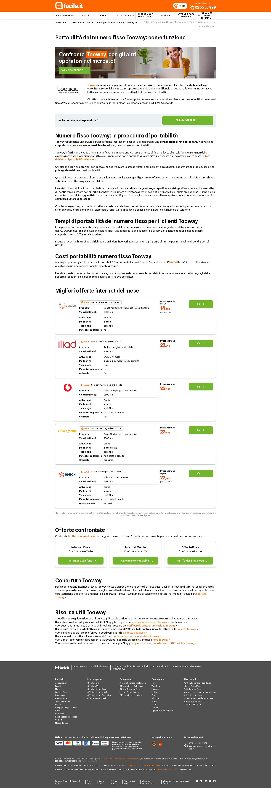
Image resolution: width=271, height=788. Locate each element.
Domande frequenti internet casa (198, 698)
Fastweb (155, 689)
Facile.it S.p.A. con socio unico (167, 769)
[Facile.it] (69, 8)
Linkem (154, 692)
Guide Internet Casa (192, 689)
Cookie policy (101, 782)
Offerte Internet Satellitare (131, 686)
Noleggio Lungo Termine (66, 707)
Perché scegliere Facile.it (66, 717)
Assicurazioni (65, 15)
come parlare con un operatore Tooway (136, 636)
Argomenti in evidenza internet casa (200, 692)
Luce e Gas (60, 695)
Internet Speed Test (192, 686)
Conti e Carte (125, 15)
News (158, 22)
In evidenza (167, 22)
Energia (166, 15)
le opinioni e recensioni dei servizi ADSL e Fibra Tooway (163, 643)
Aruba (154, 701)
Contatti (58, 720)
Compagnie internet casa (108, 22)
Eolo (153, 704)
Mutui (85, 15)
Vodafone (155, 686)
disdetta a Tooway (134, 632)
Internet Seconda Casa (130, 692)
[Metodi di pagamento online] (82, 743)
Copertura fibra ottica (205, 22)
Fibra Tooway (160, 639)
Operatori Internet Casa (162, 710)
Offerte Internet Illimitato (131, 695)
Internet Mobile (135, 547)
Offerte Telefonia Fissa (130, 689)
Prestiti (105, 15)
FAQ (152, 22)
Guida (146, 22)
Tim (153, 683)
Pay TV (58, 704)
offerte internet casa (83, 536)
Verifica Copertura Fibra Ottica (197, 683)
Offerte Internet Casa (79, 22)
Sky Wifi (154, 707)
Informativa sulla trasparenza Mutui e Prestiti (176, 782)
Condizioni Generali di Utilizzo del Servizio (67, 782)
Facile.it (60, 22)
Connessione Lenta (192, 704)
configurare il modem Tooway (149, 622)
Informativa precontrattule (147, 782)
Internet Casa (80, 547)
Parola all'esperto (207, 26)
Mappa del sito (61, 723)
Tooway (129, 22)
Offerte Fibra (190, 547)
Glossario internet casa (194, 701)
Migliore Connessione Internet (133, 683)
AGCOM (173, 262)
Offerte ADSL (93, 686)
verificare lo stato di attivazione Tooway (151, 625)
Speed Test (189, 22)
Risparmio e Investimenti (146, 15)
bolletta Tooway (186, 629)
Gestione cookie (114, 782)
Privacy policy (89, 782)
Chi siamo (59, 714)
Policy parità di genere (129, 782)
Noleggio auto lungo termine (205, 15)
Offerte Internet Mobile (97, 692)
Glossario (178, 22)
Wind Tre (155, 698)
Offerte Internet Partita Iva (99, 695)
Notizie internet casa (193, 695)
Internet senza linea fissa (98, 698)
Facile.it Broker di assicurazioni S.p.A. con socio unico (121, 759)
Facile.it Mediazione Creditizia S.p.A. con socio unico (142, 765)
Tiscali (154, 695)
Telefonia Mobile (62, 701)
